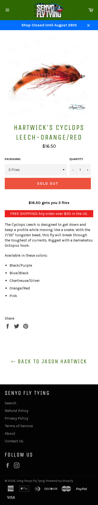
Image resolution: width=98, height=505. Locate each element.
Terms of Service (19, 426)
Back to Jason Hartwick (51, 361)
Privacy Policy (16, 418)
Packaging (12, 159)
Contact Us (14, 441)
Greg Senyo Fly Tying (31, 480)
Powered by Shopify (59, 480)
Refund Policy (16, 410)
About (10, 433)
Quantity (76, 159)
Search (10, 403)
